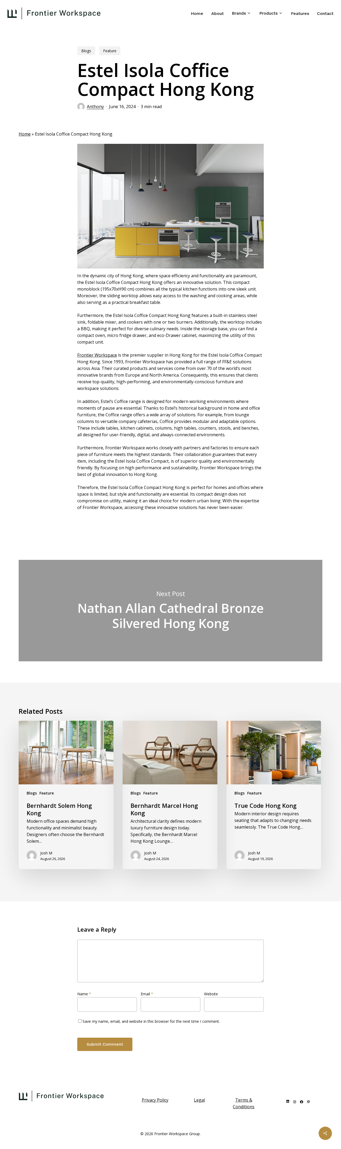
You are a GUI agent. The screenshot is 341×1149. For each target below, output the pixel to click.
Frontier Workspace (97, 355)
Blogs (86, 50)
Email (147, 993)
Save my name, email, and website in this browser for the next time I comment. (151, 1021)
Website (211, 993)
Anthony (95, 106)
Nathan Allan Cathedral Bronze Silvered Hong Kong (170, 610)
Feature (109, 50)
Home (25, 134)
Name (84, 993)
